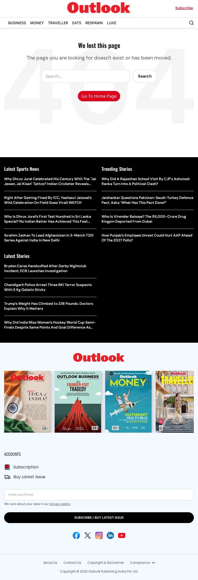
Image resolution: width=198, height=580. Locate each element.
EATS (76, 23)
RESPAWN (94, 23)
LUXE (111, 23)
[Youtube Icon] (122, 535)
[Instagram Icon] (99, 535)
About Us (50, 562)
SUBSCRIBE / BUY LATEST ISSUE (99, 517)
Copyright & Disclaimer (105, 562)
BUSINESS (17, 23)
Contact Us (72, 562)
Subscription (26, 467)
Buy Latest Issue (29, 477)
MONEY (37, 23)
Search (145, 76)
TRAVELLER (58, 23)
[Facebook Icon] (76, 535)
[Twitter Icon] (88, 535)
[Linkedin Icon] (110, 535)
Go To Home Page (99, 96)
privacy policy (60, 504)
